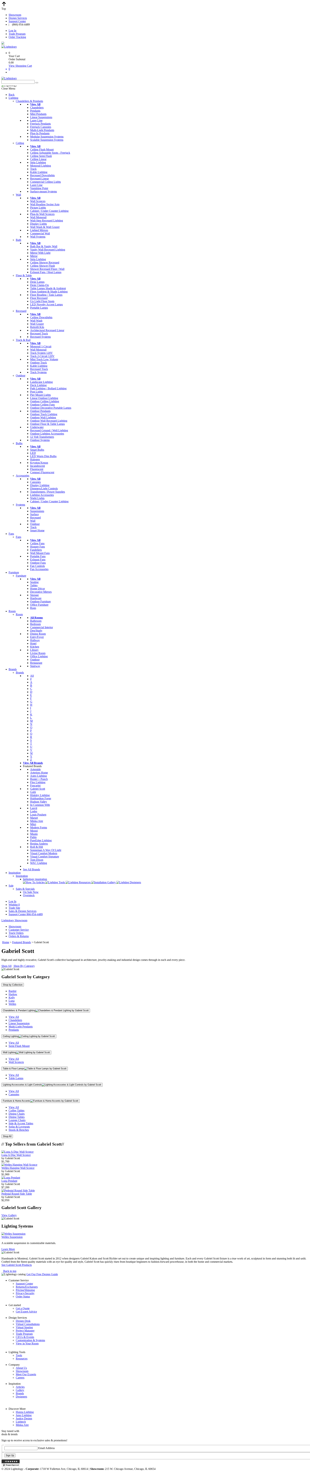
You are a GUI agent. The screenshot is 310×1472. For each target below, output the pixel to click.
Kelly (12, 997)
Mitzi (33, 824)
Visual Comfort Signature (44, 856)
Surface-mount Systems (43, 191)
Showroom (15, 14)
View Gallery (9, 1215)
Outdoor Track (38, 362)
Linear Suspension (19, 1023)
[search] (36, 82)
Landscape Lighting (41, 381)
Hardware (35, 598)
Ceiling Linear (38, 159)
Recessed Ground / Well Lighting (49, 430)
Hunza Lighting (25, 1412)
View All (14, 1016)
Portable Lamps (39, 307)
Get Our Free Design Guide (42, 1274)
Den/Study (36, 630)
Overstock (29, 895)
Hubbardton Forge (40, 798)
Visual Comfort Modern (43, 853)
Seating (34, 582)
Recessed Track (39, 333)
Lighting (13, 97)
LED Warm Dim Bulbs (43, 456)
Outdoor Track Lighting (43, 414)
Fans (11, 533)
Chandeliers (37, 107)
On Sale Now (31, 892)
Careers (20, 1377)
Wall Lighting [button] (9, 1052)
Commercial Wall (40, 233)
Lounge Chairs (17, 1120)
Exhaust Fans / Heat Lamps (45, 272)
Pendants (35, 110)
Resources (21, 1358)
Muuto (34, 833)
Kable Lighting (38, 172)
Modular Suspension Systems (47, 136)
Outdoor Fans (38, 562)
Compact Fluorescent (42, 472)
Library (34, 649)
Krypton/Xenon (39, 462)
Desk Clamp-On (39, 285)
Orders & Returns (19, 936)
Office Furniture (39, 604)
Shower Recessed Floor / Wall (47, 268)
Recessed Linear (39, 178)
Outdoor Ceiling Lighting (44, 401)
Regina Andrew (39, 843)
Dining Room (38, 633)
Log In (12, 30)
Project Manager (25, 1330)
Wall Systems (37, 236)
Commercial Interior (41, 627)
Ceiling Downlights (41, 317)
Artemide (35, 769)
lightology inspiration (35, 879)
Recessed (21, 310)
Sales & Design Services (22, 911)
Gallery (20, 1390)
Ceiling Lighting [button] (11, 1036)
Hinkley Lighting (40, 795)
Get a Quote (23, 1308)
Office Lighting (39, 656)
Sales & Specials (25, 888)
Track (33, 168)
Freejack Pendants (40, 123)
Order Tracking (17, 37)
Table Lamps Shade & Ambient (48, 288)
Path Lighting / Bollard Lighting (48, 388)
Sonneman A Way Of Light (45, 850)
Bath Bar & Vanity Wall (43, 246)
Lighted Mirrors (39, 230)
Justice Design (24, 1418)
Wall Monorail (38, 217)
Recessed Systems (40, 336)
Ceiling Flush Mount (42, 149)
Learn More (8, 1249)
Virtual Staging (24, 1327)
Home (5, 942)
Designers (21, 1396)
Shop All (6, 965)
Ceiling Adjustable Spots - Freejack (50, 152)
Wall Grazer (37, 323)
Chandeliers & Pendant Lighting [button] (19, 1010)
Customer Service (19, 929)
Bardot (12, 991)
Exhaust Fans (37, 559)
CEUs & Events (25, 1337)
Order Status (23, 1296)
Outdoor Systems (40, 440)
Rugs (33, 607)
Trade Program (17, 33)
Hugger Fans (37, 546)
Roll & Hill (36, 846)
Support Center (17, 21)
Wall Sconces (37, 201)
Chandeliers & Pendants (29, 101)
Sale (11, 885)
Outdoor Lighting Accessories (47, 433)
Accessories (22, 475)
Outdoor (20, 375)
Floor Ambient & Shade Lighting (49, 291)
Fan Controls (37, 565)
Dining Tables (17, 1116)
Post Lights (36, 391)
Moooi (34, 830)
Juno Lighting (24, 1415)
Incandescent (37, 465)
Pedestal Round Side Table (16, 1193)
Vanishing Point (39, 188)
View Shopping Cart (20, 65)
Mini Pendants (38, 114)
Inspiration (15, 872)
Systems (20, 504)
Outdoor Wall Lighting (43, 417)
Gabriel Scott (37, 788)
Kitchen (34, 646)
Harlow (13, 994)
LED (33, 452)
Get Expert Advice (26, 1311)
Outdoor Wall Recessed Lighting (48, 420)
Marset (34, 817)
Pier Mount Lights (40, 394)
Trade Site (14, 907)
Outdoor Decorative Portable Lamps (50, 407)
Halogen (35, 459)
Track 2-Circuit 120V (42, 356)
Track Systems (38, 372)
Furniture (14, 572)
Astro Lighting (38, 775)
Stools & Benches (19, 1129)
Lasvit (33, 808)
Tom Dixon (36, 859)
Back (12, 94)
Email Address (46, 1448)
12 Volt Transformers (42, 436)
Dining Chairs (17, 1113)
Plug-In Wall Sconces (42, 214)
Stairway (35, 666)
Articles (20, 1386)
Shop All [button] (7, 1136)
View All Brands (33, 762)
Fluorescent (36, 469)
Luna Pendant (9, 1180)
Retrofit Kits (37, 327)
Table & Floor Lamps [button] (13, 1068)
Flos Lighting (37, 782)
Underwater (37, 427)
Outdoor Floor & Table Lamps (47, 423)
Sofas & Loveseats (19, 1126)
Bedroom (35, 624)
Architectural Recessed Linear (47, 330)
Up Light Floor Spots (42, 301)
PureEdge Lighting (41, 840)
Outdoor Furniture (40, 601)
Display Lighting (39, 485)
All (32, 675)
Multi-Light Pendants (42, 130)
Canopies (35, 482)
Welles (12, 1003)
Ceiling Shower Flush (42, 265)
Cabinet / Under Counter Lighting (49, 210)
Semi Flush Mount (19, 1045)
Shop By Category (24, 965)
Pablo (33, 837)
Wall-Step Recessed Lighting (46, 220)
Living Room (37, 653)
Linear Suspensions (41, 117)
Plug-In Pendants (40, 133)
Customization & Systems (30, 1340)
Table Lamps (16, 1078)
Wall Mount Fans (40, 553)
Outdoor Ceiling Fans (42, 404)
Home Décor (37, 588)
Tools (19, 1355)
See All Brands (31, 869)
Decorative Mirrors (41, 591)
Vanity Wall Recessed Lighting (47, 249)
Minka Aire (36, 821)
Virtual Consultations (28, 1324)
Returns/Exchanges (27, 1286)
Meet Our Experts (26, 1374)
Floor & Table (24, 275)
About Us (21, 1367)
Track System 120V (41, 352)
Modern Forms (38, 827)
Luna (12, 1000)
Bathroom (35, 620)
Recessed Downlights (42, 175)
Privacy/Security (25, 1293)
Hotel (33, 643)
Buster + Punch (39, 779)
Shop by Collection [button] (12, 984)
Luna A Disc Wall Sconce (16, 1155)
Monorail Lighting (40, 165)
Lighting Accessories (42, 494)
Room (12, 611)
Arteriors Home (39, 772)
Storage (34, 595)
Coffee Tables (16, 1110)
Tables (33, 585)
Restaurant (36, 662)
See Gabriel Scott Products (16, 1264)
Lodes (33, 811)
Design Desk (23, 1320)
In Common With (40, 804)
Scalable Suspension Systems (46, 139)
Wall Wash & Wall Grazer (45, 227)
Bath (18, 239)
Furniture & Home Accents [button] (16, 1100)
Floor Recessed (39, 298)
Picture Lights (38, 207)
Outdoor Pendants (40, 411)
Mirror (33, 256)
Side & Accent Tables (21, 1123)
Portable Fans (38, 556)
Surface (34, 514)
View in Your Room (27, 1343)
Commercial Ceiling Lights (45, 181)
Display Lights (38, 223)
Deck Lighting (38, 385)
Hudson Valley (38, 801)
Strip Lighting (38, 162)
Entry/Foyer (37, 637)
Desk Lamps (37, 281)
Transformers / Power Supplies (47, 491)
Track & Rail (23, 339)
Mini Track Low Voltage (44, 359)
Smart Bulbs (37, 449)
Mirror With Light (40, 252)
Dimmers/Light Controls (44, 488)
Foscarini (35, 785)
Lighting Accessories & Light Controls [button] (22, 1084)
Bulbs (19, 443)
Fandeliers (36, 549)
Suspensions (37, 511)
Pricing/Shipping (25, 1290)
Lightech (21, 1421)
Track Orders (16, 932)
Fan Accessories (39, 569)
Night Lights (37, 498)
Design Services (18, 18)
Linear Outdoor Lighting (44, 398)
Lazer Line (36, 120)
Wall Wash (36, 320)
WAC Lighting (38, 863)
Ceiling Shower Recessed (44, 262)
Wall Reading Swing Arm (44, 204)
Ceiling (20, 143)
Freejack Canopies (40, 126)
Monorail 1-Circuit (40, 346)
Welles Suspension (12, 1236)
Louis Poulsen (38, 814)
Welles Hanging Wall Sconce (17, 1167)
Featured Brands (21, 942)
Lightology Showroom (14, 920)
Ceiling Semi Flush (41, 155)
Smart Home (37, 530)
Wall (18, 194)
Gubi (33, 791)
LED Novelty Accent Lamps (46, 304)
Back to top (9, 1271)
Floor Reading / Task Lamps (46, 294)
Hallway (35, 640)
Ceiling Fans (37, 543)
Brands (13, 669)
